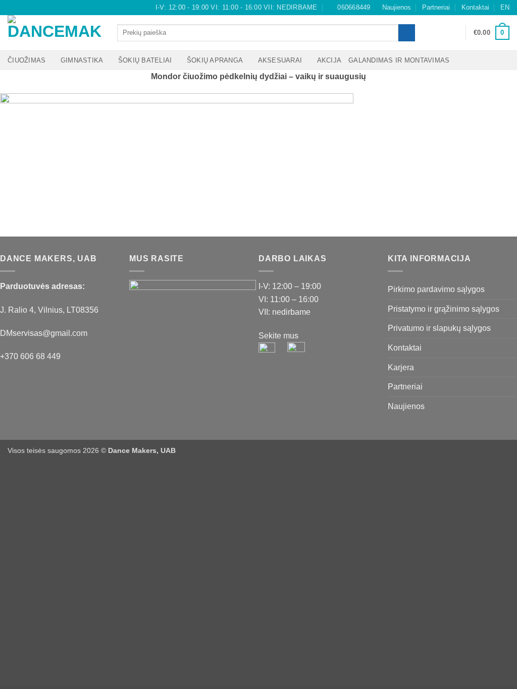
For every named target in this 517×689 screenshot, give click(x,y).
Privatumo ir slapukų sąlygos (439, 328)
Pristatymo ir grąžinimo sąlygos (443, 309)
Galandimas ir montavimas (398, 60)
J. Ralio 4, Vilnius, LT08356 (49, 310)
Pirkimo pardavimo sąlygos (436, 289)
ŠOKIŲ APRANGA (215, 60)
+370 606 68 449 (30, 356)
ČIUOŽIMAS (26, 60)
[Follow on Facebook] (13, 7)
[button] (453, 33)
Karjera (401, 367)
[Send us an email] (32, 7)
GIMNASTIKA (82, 60)
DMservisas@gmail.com (43, 333)
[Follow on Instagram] (22, 7)
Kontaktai (475, 7)
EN (504, 7)
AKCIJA (329, 60)
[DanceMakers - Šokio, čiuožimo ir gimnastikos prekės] (55, 32)
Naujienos (396, 7)
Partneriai (436, 7)
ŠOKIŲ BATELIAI (145, 60)
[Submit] (406, 32)
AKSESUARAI (280, 60)
